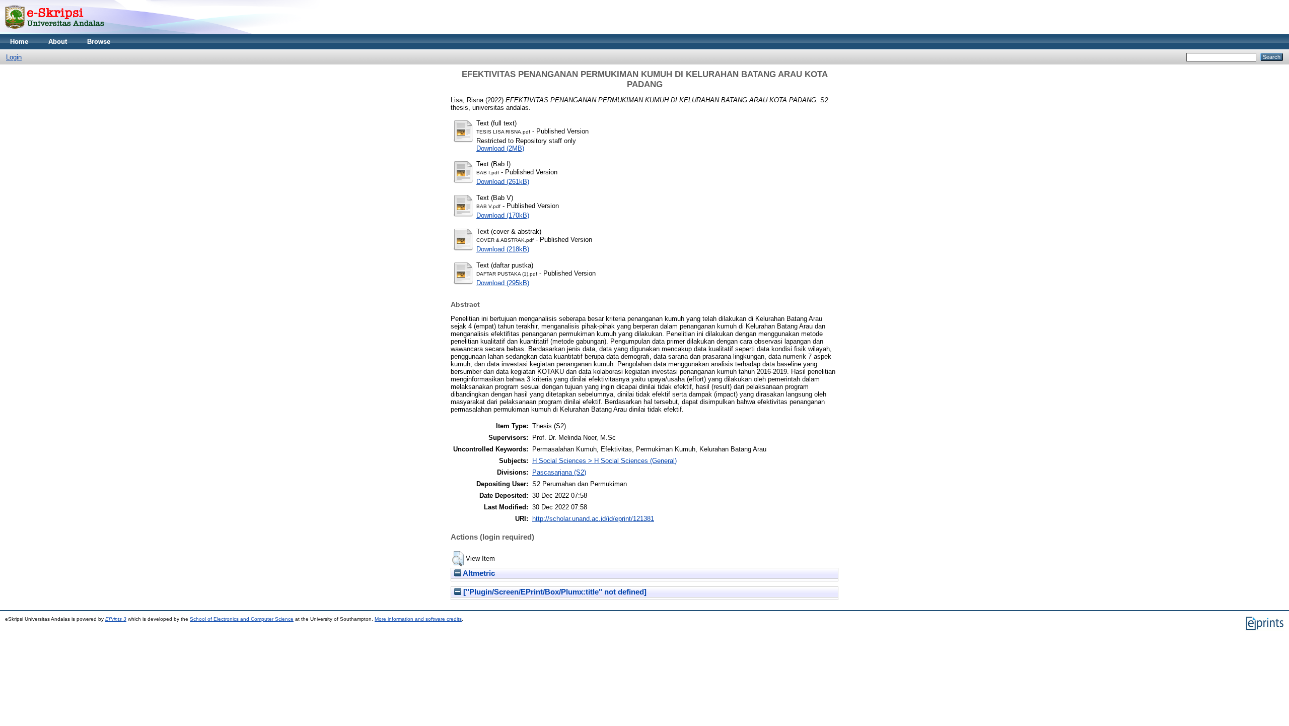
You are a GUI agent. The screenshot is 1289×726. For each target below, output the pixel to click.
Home (19, 41)
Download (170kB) (502, 215)
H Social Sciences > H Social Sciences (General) (604, 461)
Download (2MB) (500, 148)
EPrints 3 (115, 619)
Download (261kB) (502, 181)
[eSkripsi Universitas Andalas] (54, 32)
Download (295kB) (502, 283)
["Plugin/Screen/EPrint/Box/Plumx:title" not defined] (554, 592)
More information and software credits (418, 619)
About (57, 41)
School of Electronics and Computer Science (242, 619)
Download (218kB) (502, 249)
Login (14, 57)
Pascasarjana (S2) (559, 472)
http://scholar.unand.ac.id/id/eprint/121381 (593, 518)
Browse (98, 41)
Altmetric (478, 573)
